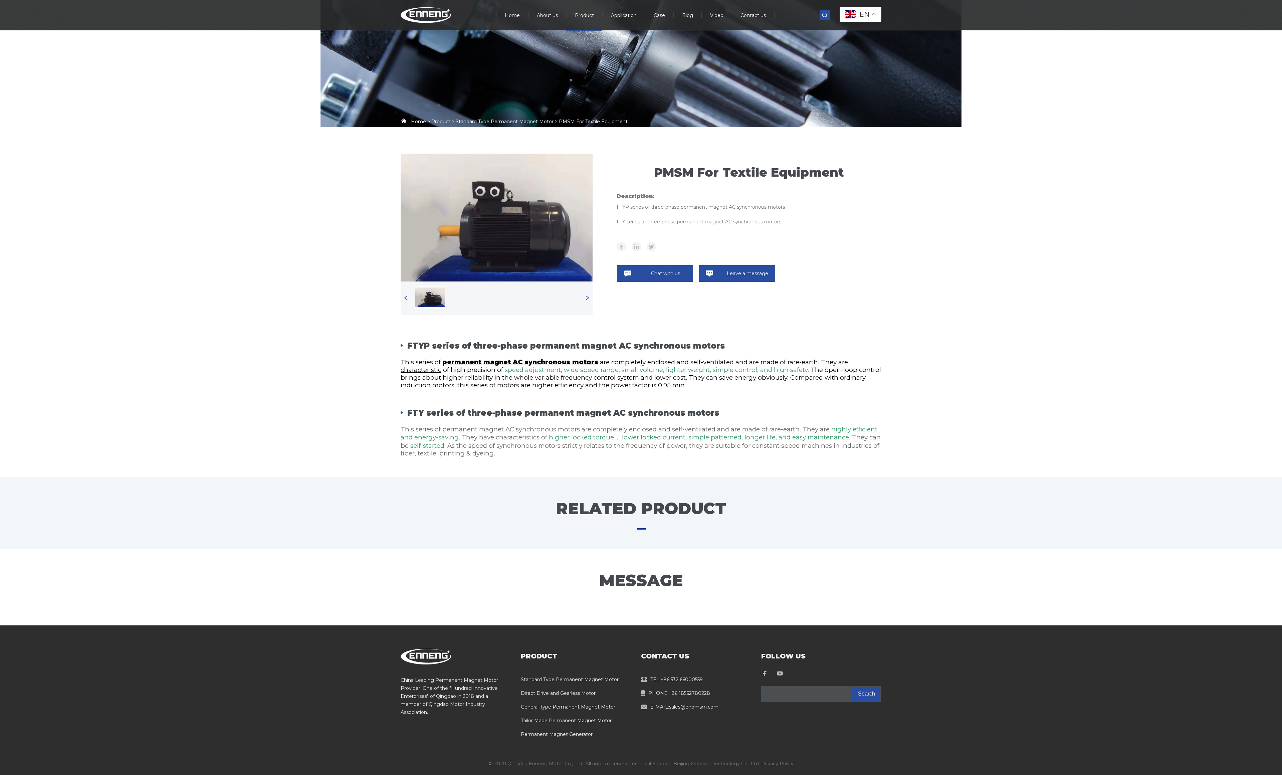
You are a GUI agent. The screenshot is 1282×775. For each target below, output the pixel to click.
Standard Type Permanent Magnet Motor (570, 679)
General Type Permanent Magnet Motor (568, 707)
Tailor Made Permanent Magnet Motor (566, 721)
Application (624, 15)
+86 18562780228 (689, 693)
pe (446, 362)
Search (866, 694)
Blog (687, 15)
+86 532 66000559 (681, 679)
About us (547, 15)
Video (716, 15)
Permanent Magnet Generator (557, 734)
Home (512, 15)
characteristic (421, 370)
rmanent (466, 362)
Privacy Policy (777, 764)
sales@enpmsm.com (693, 707)
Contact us (753, 15)
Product (584, 15)
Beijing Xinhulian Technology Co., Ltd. (716, 764)
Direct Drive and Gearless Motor (558, 693)
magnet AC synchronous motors (539, 362)
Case (659, 15)
